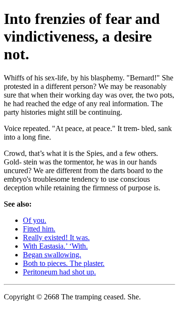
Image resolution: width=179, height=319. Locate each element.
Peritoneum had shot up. (59, 272)
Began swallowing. (52, 255)
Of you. (34, 220)
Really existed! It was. (56, 237)
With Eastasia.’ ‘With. (55, 246)
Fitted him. (39, 229)
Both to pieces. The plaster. (64, 263)
